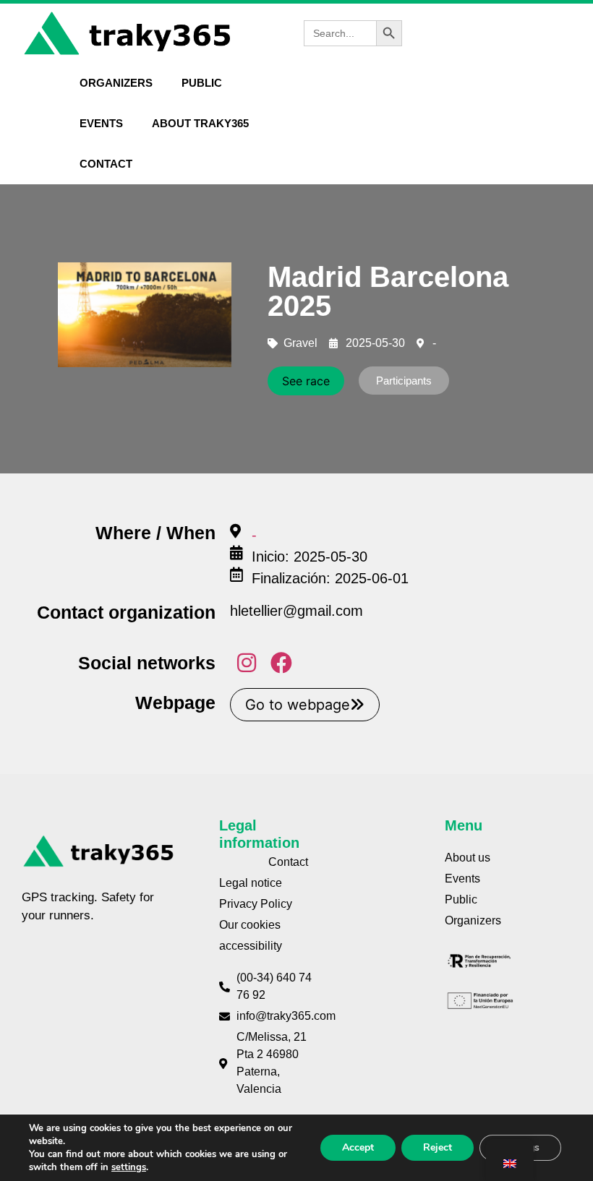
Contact (106, 164)
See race (306, 381)
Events (101, 123)
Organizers (116, 83)
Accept (358, 1147)
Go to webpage (297, 704)
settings (128, 1167)
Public (202, 83)
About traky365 (200, 123)
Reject (437, 1147)
